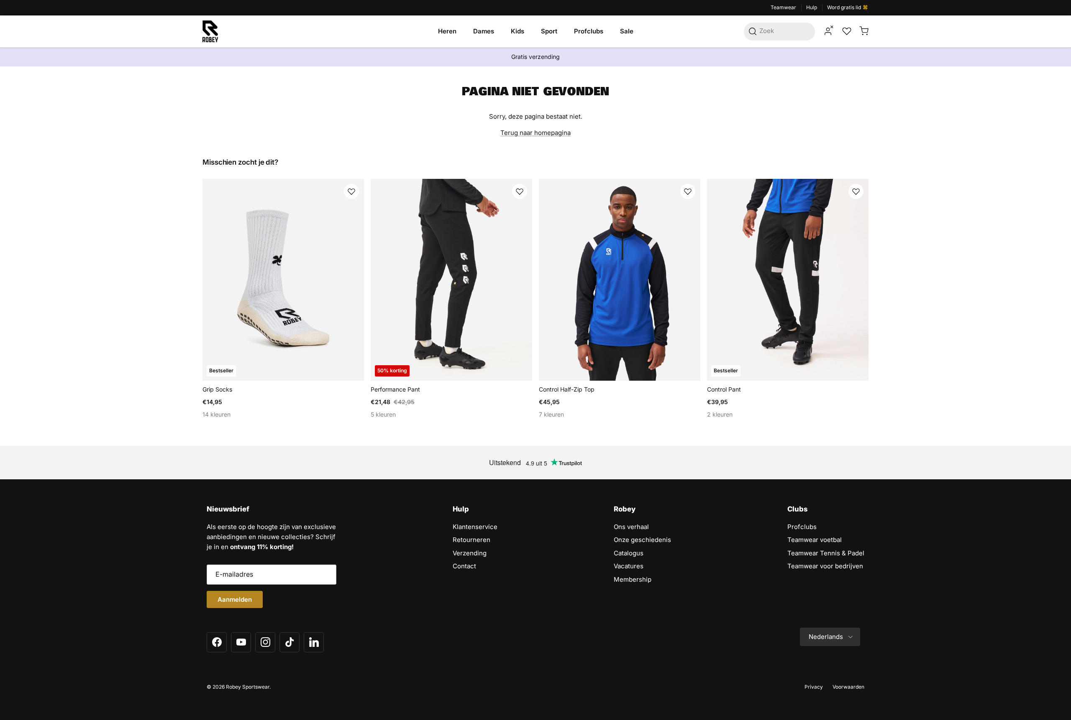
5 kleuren (383, 414)
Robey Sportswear (247, 687)
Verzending (470, 553)
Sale (626, 31)
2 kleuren (720, 414)
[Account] (828, 31)
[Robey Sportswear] (210, 31)
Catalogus (628, 553)
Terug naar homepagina (535, 133)
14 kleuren (216, 414)
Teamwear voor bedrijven (825, 566)
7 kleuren (551, 414)
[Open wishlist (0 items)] (846, 31)
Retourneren (471, 540)
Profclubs (588, 31)
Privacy (814, 687)
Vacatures (628, 566)
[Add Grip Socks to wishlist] (351, 191)
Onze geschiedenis (642, 540)
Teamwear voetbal (814, 540)
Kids (517, 31)
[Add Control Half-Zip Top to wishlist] (687, 191)
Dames (483, 31)
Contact (464, 566)
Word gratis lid (844, 7)
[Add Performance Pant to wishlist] (519, 191)
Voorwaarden (848, 687)
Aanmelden (235, 599)
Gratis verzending (535, 56)
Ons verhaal (631, 527)
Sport (549, 31)
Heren (447, 31)
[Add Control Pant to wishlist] (855, 191)
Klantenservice (475, 527)
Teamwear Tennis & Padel (825, 553)
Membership (632, 579)
